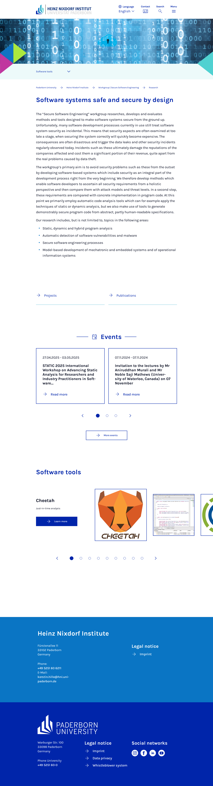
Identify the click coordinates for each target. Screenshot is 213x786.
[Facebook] (143, 753)
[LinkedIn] (152, 753)
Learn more (60, 521)
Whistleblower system (110, 765)
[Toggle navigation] (69, 71)
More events (111, 435)
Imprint (146, 654)
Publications (126, 296)
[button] (128, 9)
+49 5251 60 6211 (49, 668)
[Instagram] (135, 753)
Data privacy (102, 758)
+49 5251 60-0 (48, 765)
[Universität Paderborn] (106, 724)
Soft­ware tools (44, 71)
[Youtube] (161, 753)
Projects (50, 296)
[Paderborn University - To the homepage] (40, 9)
